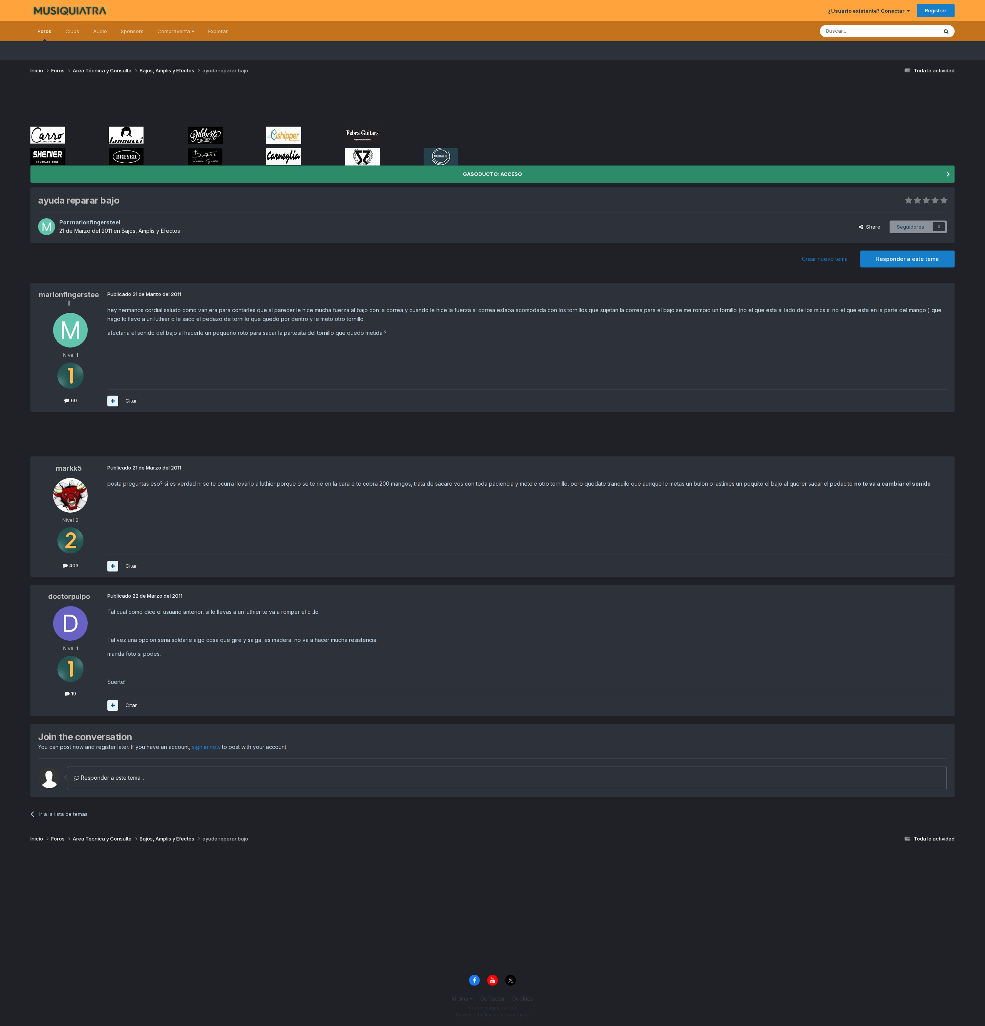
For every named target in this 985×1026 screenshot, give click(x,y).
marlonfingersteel (95, 222)
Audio (100, 31)
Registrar (936, 10)
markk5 (69, 468)
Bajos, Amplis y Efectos (151, 230)
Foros (44, 31)
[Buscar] (946, 31)
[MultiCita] (112, 401)
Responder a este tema (907, 259)
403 (73, 565)
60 (73, 400)
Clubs (72, 31)
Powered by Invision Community (492, 1015)
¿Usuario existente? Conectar (867, 11)
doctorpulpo (69, 596)
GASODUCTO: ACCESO (492, 174)
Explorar (218, 31)
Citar (131, 401)
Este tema (916, 31)
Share (871, 227)
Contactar (492, 998)
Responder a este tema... (111, 777)
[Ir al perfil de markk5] (70, 495)
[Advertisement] (170, 103)
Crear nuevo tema (825, 259)
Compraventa (174, 31)
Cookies (522, 998)
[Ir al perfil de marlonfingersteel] (46, 226)
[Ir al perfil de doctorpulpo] (70, 623)
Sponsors (132, 31)
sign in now (206, 747)
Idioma (461, 998)
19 (73, 693)
